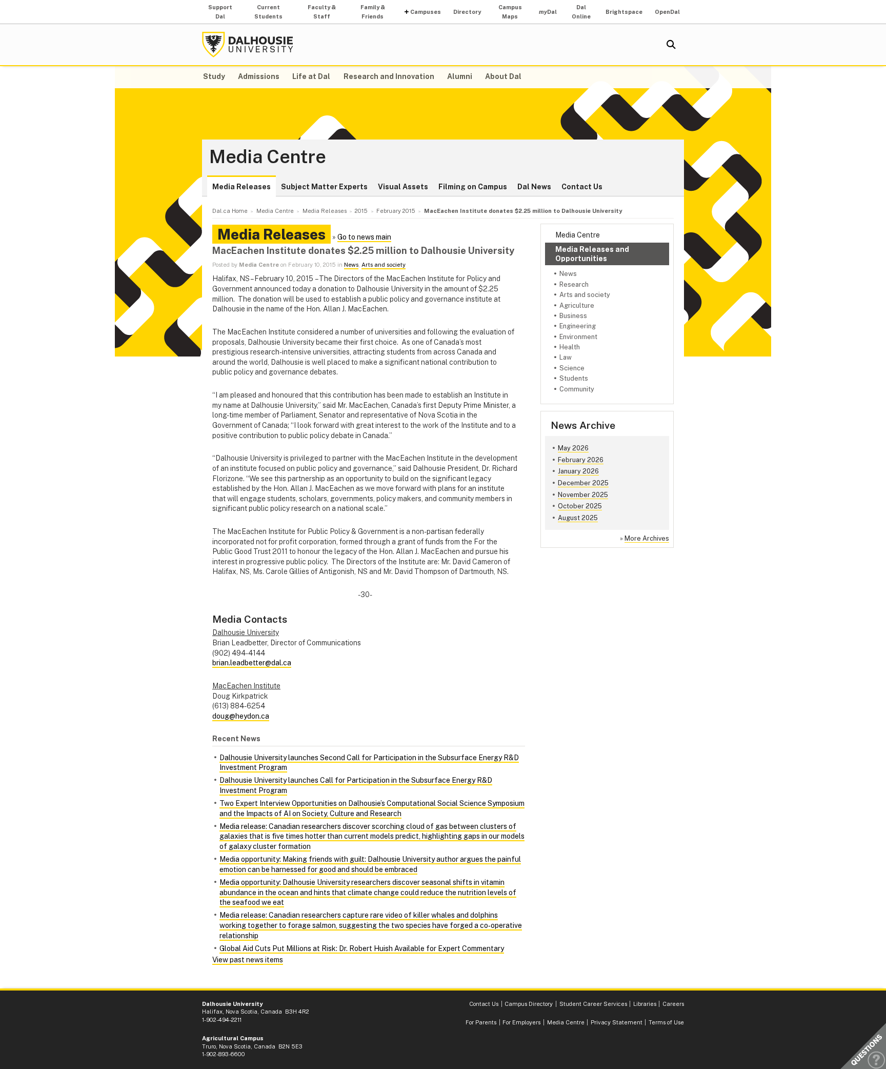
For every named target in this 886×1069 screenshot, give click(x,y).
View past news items (247, 960)
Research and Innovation (389, 76)
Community (576, 389)
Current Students (268, 11)
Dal (548, 12)
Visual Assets (403, 187)
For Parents (481, 1022)
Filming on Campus (472, 187)
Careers (673, 1003)
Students (573, 378)
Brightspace (624, 12)
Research (574, 284)
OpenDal (667, 12)
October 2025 (580, 506)
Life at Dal (311, 76)
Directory (467, 12)
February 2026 (580, 460)
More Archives (647, 538)
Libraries (644, 1003)
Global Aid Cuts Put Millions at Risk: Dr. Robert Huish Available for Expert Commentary (361, 948)
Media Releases (241, 187)
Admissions (258, 76)
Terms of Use (666, 1022)
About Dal (503, 76)
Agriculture (576, 305)
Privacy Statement (616, 1022)
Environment (578, 337)
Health (569, 347)
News (568, 274)
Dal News (534, 187)
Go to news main (364, 237)
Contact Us (581, 187)
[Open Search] (671, 44)
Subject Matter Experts (324, 187)
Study (214, 76)
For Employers (521, 1022)
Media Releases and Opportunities (592, 254)
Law (565, 357)
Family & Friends (372, 11)
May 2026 (573, 448)
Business (573, 316)
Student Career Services (593, 1003)
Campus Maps (510, 11)
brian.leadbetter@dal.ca (251, 663)
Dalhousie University (247, 44)
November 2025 (583, 495)
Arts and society (584, 295)
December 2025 (583, 483)
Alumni (459, 76)
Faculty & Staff (322, 11)
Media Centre (267, 157)
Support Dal (220, 11)
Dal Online (581, 11)
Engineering (577, 326)
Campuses (425, 12)
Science (572, 368)
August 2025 (578, 518)
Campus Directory (529, 1003)
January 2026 (578, 471)
